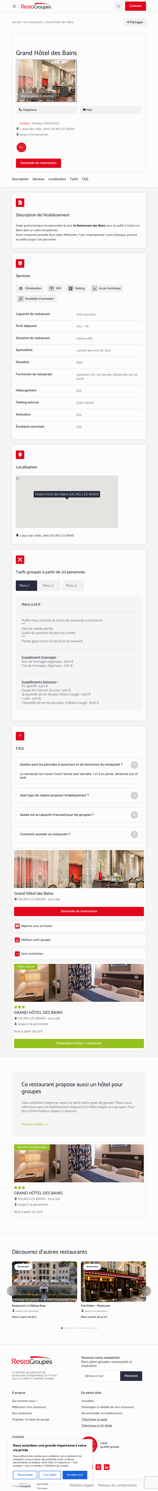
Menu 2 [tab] (48, 586)
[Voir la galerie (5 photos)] (46, 80)
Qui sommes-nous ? (24, 1401)
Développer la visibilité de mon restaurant (107, 1407)
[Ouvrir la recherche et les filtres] (118, 6)
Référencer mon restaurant (29, 1407)
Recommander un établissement (101, 1413)
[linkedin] (106, 1467)
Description (20, 179)
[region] (50, 1461)
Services (39, 179)
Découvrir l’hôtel (32, 1124)
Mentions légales (82, 1485)
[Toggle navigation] (14, 6)
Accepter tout (75, 1475)
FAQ (85, 179)
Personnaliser (25, 1475)
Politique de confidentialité (117, 1485)
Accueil (16, 22)
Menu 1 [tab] (24, 586)
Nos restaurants (22, 1413)
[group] (44, 1281)
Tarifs (74, 179)
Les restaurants (33, 22)
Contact (135, 6)
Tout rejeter (50, 1475)
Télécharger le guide (94, 1419)
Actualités (87, 1401)
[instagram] (98, 1467)
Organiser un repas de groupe (30, 1419)
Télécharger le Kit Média (96, 1425)
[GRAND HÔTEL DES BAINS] (79, 1006)
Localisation (57, 179)
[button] (44, 1299)
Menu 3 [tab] (71, 586)
